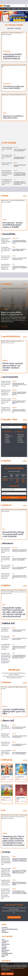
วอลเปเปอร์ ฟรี (5, 955)
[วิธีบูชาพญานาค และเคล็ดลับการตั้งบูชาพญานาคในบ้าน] (14, 102)
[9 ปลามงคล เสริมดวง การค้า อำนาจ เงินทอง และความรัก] (6, 638)
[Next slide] (26, 16)
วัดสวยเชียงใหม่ (5, 941)
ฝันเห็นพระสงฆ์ (21, 436)
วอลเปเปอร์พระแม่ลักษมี (7, 953)
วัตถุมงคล (4, 706)
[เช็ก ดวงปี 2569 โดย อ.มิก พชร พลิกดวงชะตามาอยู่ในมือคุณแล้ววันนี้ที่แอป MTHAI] (7, 173)
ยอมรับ (3, 974)
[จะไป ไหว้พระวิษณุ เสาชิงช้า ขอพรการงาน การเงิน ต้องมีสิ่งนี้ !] (14, 73)
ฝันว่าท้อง (7, 437)
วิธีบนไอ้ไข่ (4, 949)
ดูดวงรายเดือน (15, 547)
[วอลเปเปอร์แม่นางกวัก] (7, 790)
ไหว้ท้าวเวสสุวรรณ (6, 950)
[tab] (8, 18)
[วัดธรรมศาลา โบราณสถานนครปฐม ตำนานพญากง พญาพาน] (6, 257)
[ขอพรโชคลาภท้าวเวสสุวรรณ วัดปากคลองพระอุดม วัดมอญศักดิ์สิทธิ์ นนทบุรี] (6, 266)
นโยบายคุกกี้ (4, 927)
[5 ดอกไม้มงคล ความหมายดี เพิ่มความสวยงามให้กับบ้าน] (6, 629)
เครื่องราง (14, 725)
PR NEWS (15, 170)
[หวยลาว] (14, 20)
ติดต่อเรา (4, 931)
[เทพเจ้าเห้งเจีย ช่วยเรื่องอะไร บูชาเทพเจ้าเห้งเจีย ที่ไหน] (7, 157)
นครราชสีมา (16, 147)
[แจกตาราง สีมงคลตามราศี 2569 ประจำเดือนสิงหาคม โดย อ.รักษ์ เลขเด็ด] (6, 576)
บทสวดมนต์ (4, 947)
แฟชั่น (13, 653)
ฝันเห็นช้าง (20, 437)
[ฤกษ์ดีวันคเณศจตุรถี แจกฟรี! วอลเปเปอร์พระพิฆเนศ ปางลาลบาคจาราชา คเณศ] (6, 383)
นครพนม (4, 219)
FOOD (3, 605)
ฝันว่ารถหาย (7, 441)
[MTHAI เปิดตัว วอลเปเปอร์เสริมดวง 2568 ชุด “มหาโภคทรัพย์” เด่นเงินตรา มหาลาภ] (14, 349)
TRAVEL (13, 247)
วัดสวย (3, 939)
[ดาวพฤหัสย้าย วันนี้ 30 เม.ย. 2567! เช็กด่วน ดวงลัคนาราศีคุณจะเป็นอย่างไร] (7, 182)
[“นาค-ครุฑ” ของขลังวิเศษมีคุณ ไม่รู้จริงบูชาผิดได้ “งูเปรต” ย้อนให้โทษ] (14, 695)
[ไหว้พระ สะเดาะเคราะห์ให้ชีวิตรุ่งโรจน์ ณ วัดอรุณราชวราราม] (14, 297)
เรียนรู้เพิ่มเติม (10, 974)
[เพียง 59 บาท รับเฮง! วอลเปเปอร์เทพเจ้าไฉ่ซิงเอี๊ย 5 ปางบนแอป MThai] (6, 401)
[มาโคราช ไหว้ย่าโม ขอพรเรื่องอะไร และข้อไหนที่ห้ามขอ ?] (7, 149)
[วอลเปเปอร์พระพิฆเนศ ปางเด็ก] (21, 790)
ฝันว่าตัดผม (20, 439)
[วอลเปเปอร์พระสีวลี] (7, 769)
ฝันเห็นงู (7, 434)
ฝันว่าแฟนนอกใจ (21, 442)
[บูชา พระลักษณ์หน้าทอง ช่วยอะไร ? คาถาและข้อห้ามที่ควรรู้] (6, 744)
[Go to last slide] (2, 16)
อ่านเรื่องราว (4, 326)
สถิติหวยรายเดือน (6, 944)
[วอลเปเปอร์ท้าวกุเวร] (21, 769)
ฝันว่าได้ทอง (7, 442)
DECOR (13, 627)
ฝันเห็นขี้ (7, 439)
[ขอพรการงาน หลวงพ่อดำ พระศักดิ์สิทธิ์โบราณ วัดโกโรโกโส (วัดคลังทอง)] (14, 40)
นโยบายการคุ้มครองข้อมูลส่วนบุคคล (10, 929)
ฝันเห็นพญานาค (8, 436)
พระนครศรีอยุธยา (7, 51)
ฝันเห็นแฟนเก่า (21, 434)
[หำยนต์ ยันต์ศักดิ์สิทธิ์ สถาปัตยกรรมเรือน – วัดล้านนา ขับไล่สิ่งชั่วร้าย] (6, 753)
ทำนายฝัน (8, 8)
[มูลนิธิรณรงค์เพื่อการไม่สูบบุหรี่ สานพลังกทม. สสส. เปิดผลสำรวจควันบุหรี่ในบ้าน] (6, 882)
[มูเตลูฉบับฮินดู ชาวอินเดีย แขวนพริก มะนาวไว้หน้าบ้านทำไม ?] (6, 735)
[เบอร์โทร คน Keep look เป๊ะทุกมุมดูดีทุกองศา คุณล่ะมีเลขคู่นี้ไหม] (6, 559)
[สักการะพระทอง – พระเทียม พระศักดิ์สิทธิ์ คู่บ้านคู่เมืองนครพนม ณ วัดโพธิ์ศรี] (14, 209)
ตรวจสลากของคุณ (14, 497)
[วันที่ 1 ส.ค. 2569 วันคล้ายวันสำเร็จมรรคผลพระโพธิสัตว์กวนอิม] (6, 567)
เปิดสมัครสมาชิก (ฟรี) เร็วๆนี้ (14, 917)
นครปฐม (13, 256)
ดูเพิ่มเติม (25, 196)
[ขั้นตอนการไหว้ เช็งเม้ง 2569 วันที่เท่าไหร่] (7, 164)
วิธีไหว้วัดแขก (4, 952)
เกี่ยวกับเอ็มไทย (5, 932)
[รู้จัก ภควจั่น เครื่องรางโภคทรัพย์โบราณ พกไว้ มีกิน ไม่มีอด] (6, 727)
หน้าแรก (3, 8)
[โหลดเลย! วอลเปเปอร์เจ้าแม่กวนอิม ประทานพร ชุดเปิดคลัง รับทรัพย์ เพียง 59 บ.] (6, 392)
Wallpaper (5, 360)
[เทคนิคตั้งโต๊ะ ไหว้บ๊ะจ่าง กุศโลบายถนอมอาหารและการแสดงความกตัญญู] (6, 647)
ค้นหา (24, 427)
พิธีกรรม (15, 162)
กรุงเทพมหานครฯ (7, 83)
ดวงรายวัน (4, 946)
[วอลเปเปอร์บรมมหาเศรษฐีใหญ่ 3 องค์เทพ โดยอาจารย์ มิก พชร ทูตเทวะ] (6, 410)
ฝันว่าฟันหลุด (20, 441)
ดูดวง (15, 155)
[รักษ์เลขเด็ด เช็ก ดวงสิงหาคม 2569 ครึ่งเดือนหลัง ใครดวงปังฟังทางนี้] (6, 550)
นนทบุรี (13, 264)
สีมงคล (13, 573)
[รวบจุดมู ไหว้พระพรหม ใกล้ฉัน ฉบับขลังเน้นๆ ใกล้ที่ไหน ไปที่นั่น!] (6, 249)
